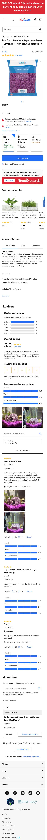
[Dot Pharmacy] (27, 802)
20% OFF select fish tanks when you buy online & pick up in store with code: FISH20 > (23, 7)
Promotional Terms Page (31, 757)
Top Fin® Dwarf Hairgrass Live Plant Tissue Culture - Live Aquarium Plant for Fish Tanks (28, 215)
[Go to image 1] (21, 101)
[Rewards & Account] (13, 20)
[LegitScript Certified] (10, 802)
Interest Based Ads (8, 826)
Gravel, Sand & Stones (20, 36)
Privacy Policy (7, 822)
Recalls (4, 814)
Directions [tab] (36, 246)
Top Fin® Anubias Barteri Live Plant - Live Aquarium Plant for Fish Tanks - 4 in (10, 215)
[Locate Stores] (35, 20)
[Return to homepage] (25, 19)
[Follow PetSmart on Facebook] (7, 793)
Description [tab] (10, 246)
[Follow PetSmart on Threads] (23, 793)
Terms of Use (6, 818)
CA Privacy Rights (8, 834)
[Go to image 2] (23, 101)
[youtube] (38, 793)
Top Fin (4, 52)
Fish (3, 36)
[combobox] (22, 29)
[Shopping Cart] (40, 20)
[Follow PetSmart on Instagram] (15, 793)
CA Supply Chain (8, 830)
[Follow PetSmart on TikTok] (30, 793)
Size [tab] (23, 246)
